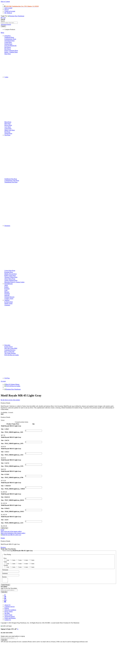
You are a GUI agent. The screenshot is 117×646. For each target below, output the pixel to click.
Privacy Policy (8, 611)
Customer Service (9, 606)
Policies (6, 608)
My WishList (8, 13)
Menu (2, 32)
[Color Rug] (14, 74)
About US (7, 605)
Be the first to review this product (10, 400)
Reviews (3, 547)
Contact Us (7, 619)
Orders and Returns (10, 618)
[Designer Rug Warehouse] (16, 16)
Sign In (6, 9)
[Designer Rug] (24, 267)
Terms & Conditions (10, 610)
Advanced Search (6, 24)
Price (17, 424)
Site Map (7, 613)
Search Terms (8, 615)
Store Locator (8, 8)
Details (3, 538)
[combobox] (9, 23)
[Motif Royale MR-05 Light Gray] (11, 534)
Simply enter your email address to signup (13, 636)
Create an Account (9, 11)
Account (3, 381)
